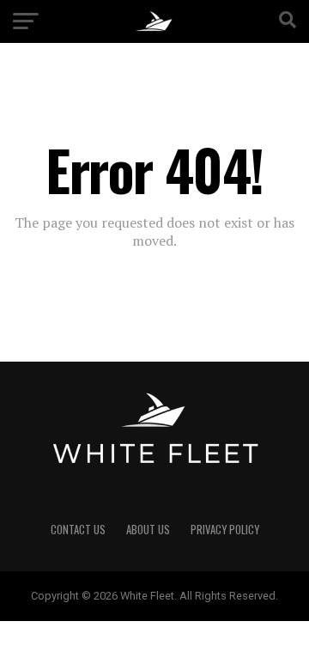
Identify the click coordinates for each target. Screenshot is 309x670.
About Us (148, 529)
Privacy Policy (225, 529)
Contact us (78, 529)
